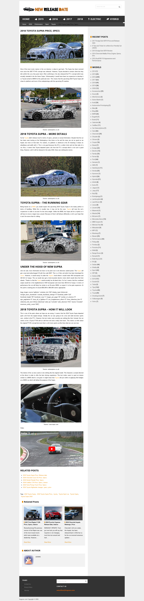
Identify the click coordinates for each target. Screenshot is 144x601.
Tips (93, 287)
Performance (38, 24)
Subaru (94, 276)
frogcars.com (23, 599)
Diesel (94, 145)
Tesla (94, 284)
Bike (93, 108)
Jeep (94, 190)
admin (38, 557)
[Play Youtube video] (51, 449)
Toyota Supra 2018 (26, 496)
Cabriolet (95, 122)
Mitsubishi (95, 227)
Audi (93, 102)
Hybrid (114, 19)
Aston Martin (96, 100)
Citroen (94, 139)
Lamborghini (96, 199)
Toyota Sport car (64, 494)
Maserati (95, 210)
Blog (93, 111)
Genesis (95, 162)
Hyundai (95, 179)
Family (94, 154)
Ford (93, 159)
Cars (93, 131)
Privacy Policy (28, 587)
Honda (94, 171)
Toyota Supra (74, 494)
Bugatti (94, 117)
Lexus (22, 275)
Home (26, 19)
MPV (93, 230)
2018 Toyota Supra (30, 494)
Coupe (94, 142)
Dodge (94, 148)
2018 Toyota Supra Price (44, 494)
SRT (93, 273)
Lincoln (94, 208)
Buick (94, 119)
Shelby (94, 267)
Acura (94, 94)
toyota (55, 494)
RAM (94, 250)
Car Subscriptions (98, 128)
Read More (27, 542)
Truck (94, 293)
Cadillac (94, 125)
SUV (93, 279)
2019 (94, 85)
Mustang (95, 233)
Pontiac (94, 244)
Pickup (94, 242)
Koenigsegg (96, 196)
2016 (55, 19)
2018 (80, 19)
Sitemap (26, 590)
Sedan (94, 264)
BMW (34, 206)
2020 (94, 88)
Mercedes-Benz (97, 219)
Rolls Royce (96, 259)
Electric (95, 19)
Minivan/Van (96, 225)
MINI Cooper (96, 222)
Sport (47, 24)
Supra (79, 270)
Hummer (95, 173)
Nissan (94, 236)
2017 (69, 19)
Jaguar (94, 188)
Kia (93, 193)
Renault (94, 256)
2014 (94, 71)
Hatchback (95, 168)
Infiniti (94, 182)
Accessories (96, 91)
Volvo (94, 301)
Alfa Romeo (96, 97)
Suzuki (94, 281)
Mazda (94, 213)
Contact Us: (27, 584)
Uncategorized (97, 296)
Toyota (53, 24)
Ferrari (94, 156)
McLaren (95, 216)
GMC (93, 165)
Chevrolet (95, 134)
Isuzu (94, 185)
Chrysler (95, 136)
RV (93, 262)
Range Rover (96, 253)
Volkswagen (96, 298)
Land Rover (96, 202)
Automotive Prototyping (100, 105)
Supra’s (51, 275)
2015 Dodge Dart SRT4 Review (102, 51)
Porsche (95, 247)
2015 (41, 19)
